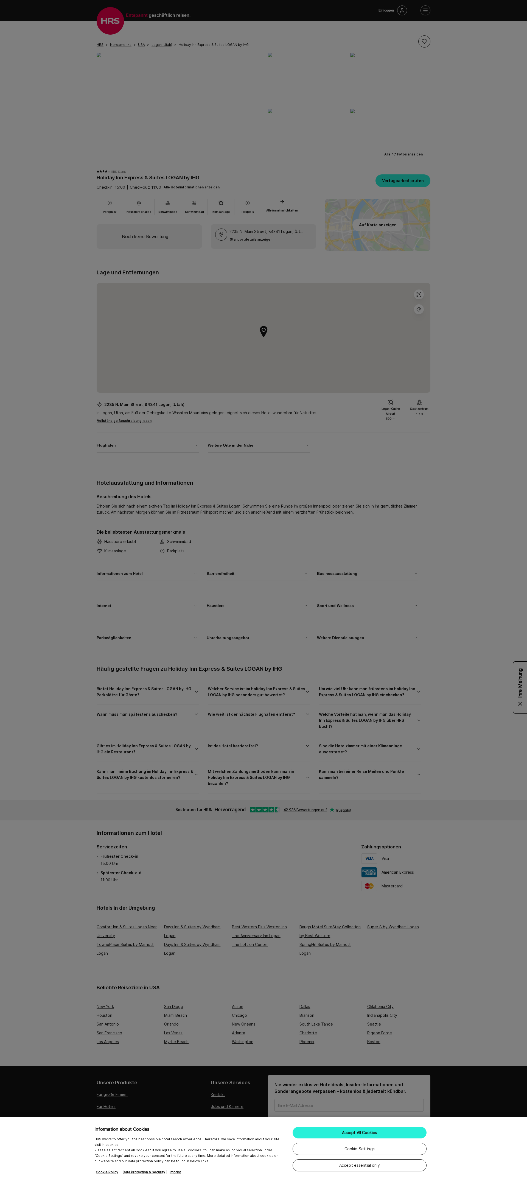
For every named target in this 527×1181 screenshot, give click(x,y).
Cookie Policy (107, 1172)
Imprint (175, 1172)
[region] (263, 1149)
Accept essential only (359, 1165)
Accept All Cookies (359, 1132)
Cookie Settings (359, 1148)
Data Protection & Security (144, 1172)
